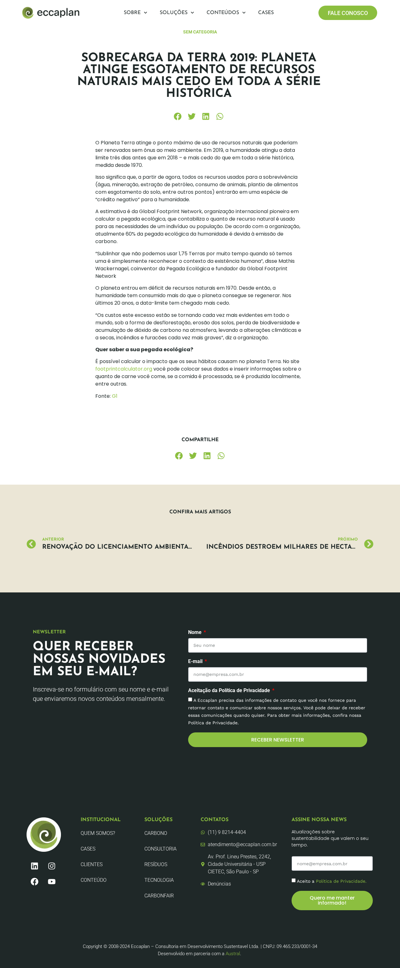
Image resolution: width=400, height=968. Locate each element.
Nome (195, 632)
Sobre (132, 12)
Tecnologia (159, 880)
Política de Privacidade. (341, 881)
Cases (266, 12)
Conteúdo (94, 880)
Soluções (174, 12)
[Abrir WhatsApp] (384, 952)
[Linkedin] (34, 866)
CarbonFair (159, 896)
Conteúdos (223, 12)
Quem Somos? (98, 833)
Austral (233, 953)
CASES (88, 849)
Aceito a (332, 881)
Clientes (91, 864)
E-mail (196, 661)
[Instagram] (51, 866)
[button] (178, 116)
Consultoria (160, 849)
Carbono (155, 833)
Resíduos (155, 864)
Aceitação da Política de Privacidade (229, 690)
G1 (115, 396)
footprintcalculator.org (123, 368)
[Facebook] (34, 881)
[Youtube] (51, 881)
